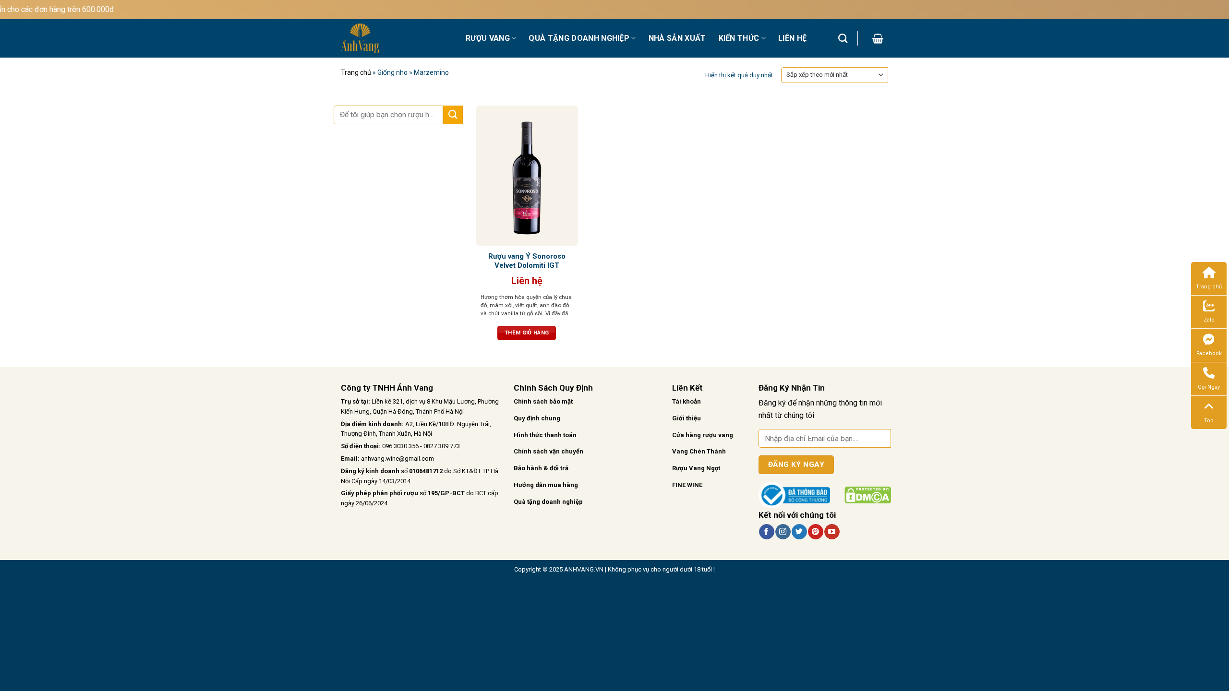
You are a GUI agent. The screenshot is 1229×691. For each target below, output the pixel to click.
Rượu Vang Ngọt (696, 468)
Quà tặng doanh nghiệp (548, 501)
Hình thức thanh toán (545, 435)
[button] (877, 38)
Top (1209, 420)
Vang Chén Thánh (699, 451)
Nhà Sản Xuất (677, 38)
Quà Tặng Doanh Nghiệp (579, 38)
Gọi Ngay (1209, 387)
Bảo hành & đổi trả (541, 468)
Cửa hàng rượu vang (702, 435)
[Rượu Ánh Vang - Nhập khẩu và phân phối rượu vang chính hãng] (396, 38)
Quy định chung (537, 418)
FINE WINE (687, 484)
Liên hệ (792, 38)
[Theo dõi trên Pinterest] (815, 531)
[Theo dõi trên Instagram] (782, 531)
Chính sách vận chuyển (548, 451)
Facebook (1209, 353)
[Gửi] (452, 115)
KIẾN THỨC (739, 38)
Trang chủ (356, 72)
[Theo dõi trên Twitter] (799, 531)
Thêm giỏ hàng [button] (527, 332)
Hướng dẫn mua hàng (546, 484)
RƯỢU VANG (488, 38)
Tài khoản (686, 401)
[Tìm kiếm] (842, 38)
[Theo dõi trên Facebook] (766, 531)
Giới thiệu (686, 418)
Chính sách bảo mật (543, 401)
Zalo (1209, 320)
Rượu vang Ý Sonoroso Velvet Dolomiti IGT (527, 261)
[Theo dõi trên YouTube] (831, 531)
